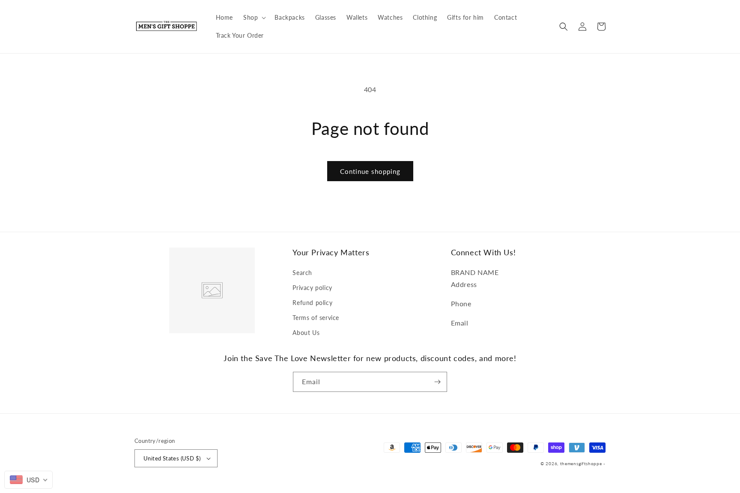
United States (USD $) (171, 458)
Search (302, 272)
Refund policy (312, 302)
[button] (253, 18)
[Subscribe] (437, 382)
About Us (305, 332)
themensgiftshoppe (581, 463)
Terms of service (315, 317)
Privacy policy (312, 287)
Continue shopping (370, 171)
